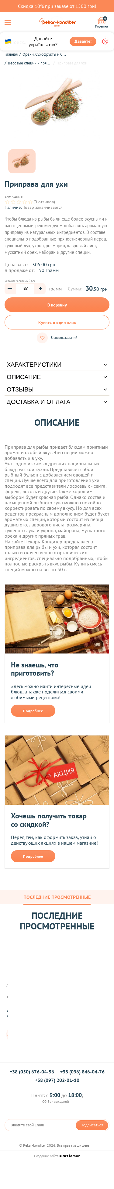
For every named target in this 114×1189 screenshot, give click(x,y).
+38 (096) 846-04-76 (82, 1071)
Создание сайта (47, 1156)
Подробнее (33, 711)
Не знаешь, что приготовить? (34, 669)
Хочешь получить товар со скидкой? (49, 820)
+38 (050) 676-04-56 (32, 1071)
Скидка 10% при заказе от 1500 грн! (57, 6)
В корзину (57, 305)
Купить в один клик (57, 322)
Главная (11, 54)
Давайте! (83, 41)
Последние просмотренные (57, 897)
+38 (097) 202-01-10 (57, 1080)
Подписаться (92, 1125)
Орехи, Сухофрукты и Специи (47, 54)
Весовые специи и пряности (32, 63)
